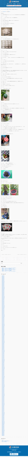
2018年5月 (3, 346)
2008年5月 (3, 434)
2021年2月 (3, 322)
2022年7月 (3, 309)
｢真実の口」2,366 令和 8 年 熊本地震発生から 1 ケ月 (8, 268)
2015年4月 (3, 373)
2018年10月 (3, 342)
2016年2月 (3, 365)
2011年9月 (3, 405)
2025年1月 (3, 286)
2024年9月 (3, 289)
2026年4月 (3, 278)
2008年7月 (3, 433)
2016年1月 (3, 366)
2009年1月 (3, 429)
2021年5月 (3, 320)
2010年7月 (3, 416)
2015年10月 (3, 368)
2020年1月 (3, 332)
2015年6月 (3, 371)
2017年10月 (3, 351)
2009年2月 (3, 428)
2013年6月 (3, 389)
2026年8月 (3, 275)
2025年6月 (3, 282)
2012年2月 (3, 401)
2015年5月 (3, 372)
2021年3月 (3, 321)
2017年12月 (3, 350)
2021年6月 (3, 319)
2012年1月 (3, 402)
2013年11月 (3, 385)
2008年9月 (3, 431)
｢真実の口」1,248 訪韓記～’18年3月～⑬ (6, 254)
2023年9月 (3, 298)
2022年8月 (3, 308)
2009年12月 (3, 421)
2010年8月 (3, 415)
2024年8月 (3, 290)
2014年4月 (3, 381)
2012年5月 (3, 399)
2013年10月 (3, 386)
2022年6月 (3, 310)
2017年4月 (3, 356)
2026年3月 (3, 279)
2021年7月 (3, 318)
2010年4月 (3, 418)
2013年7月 (3, 388)
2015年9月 (3, 369)
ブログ (3, 9)
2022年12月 (3, 305)
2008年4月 (3, 435)
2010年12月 (3, 412)
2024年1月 (3, 295)
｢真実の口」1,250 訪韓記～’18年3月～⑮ (21, 254)
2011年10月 (3, 404)
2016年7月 (3, 363)
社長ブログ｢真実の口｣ (6, 9)
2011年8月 (3, 406)
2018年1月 (3, 349)
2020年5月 (3, 329)
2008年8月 (3, 432)
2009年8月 (3, 424)
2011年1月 (3, 411)
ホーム (1, 9)
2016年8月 (3, 362)
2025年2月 (3, 285)
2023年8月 (3, 299)
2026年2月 (3, 280)
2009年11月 (3, 422)
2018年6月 (3, 345)
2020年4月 (3, 330)
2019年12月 (3, 333)
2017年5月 (3, 355)
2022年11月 (3, 306)
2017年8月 (3, 353)
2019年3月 (3, 338)
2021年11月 (3, 315)
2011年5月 (3, 408)
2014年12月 (3, 376)
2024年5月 (3, 292)
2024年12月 (3, 287)
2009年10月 (3, 423)
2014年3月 (3, 382)
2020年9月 (3, 326)
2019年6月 (3, 336)
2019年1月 (3, 340)
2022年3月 (3, 312)
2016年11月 (3, 360)
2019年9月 (3, 335)
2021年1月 (3, 323)
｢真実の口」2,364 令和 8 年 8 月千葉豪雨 (6, 270)
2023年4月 (3, 302)
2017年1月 (3, 358)
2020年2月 (3, 331)
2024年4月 (3, 293)
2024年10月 (3, 288)
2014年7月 (3, 379)
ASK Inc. (9, 11)
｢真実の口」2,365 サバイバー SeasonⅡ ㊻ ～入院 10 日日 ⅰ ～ (9, 269)
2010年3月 (3, 419)
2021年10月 (3, 316)
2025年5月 (3, 283)
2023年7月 (3, 300)
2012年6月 (3, 398)
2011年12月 (3, 403)
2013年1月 (3, 393)
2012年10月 (3, 395)
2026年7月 (3, 276)
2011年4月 (3, 409)
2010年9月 (3, 414)
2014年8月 (3, 378)
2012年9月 (3, 396)
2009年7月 (3, 425)
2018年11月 (3, 341)
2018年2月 (3, 348)
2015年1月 (3, 375)
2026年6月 (3, 277)
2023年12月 (3, 296)
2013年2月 (3, 392)
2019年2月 (3, 339)
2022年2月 (3, 313)
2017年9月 (3, 352)
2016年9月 (3, 361)
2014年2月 (3, 383)
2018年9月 (3, 343)
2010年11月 (3, 413)
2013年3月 (3, 391)
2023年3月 (3, 303)
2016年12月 (3, 359)
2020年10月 (3, 325)
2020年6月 (3, 328)
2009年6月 (3, 426)
